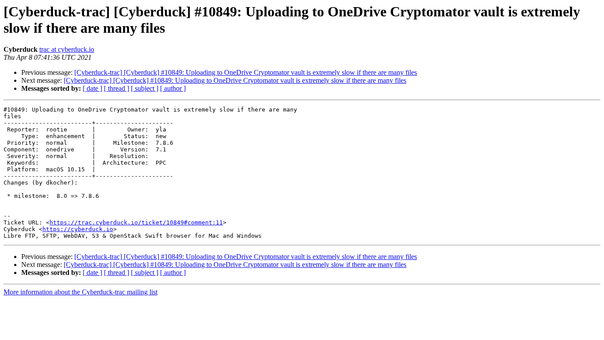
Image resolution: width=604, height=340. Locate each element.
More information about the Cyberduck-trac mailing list (80, 292)
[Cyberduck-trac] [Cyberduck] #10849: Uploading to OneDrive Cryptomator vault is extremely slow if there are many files (245, 72)
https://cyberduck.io (77, 229)
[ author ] (173, 88)
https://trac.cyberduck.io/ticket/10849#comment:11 (136, 222)
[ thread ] (116, 88)
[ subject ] (144, 88)
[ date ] (92, 88)
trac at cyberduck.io (66, 49)
